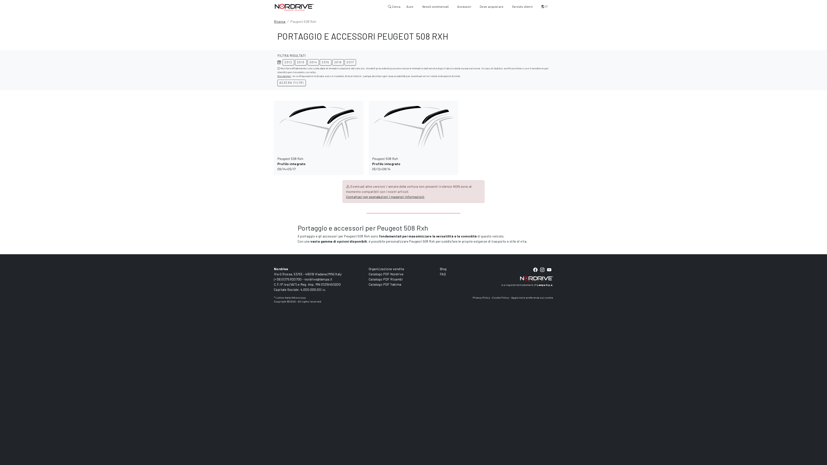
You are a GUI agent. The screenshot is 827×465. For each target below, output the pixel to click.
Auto (410, 6)
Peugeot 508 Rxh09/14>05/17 (291, 164)
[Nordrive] (294, 7)
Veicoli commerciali (435, 6)
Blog (443, 269)
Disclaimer (284, 76)
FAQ (443, 274)
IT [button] (546, 6)
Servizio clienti (522, 6)
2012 (288, 62)
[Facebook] (535, 270)
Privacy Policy (481, 297)
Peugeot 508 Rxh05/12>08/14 (386, 164)
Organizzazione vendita (386, 269)
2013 (301, 62)
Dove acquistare (491, 6)
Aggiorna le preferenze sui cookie (532, 297)
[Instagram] (542, 270)
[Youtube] (549, 270)
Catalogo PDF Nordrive (386, 274)
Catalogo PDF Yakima (385, 284)
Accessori (464, 6)
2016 (338, 62)
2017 (350, 62)
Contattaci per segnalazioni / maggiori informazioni (385, 197)
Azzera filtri (291, 82)
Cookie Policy (500, 297)
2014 (313, 62)
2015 (326, 62)
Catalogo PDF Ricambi (386, 279)
